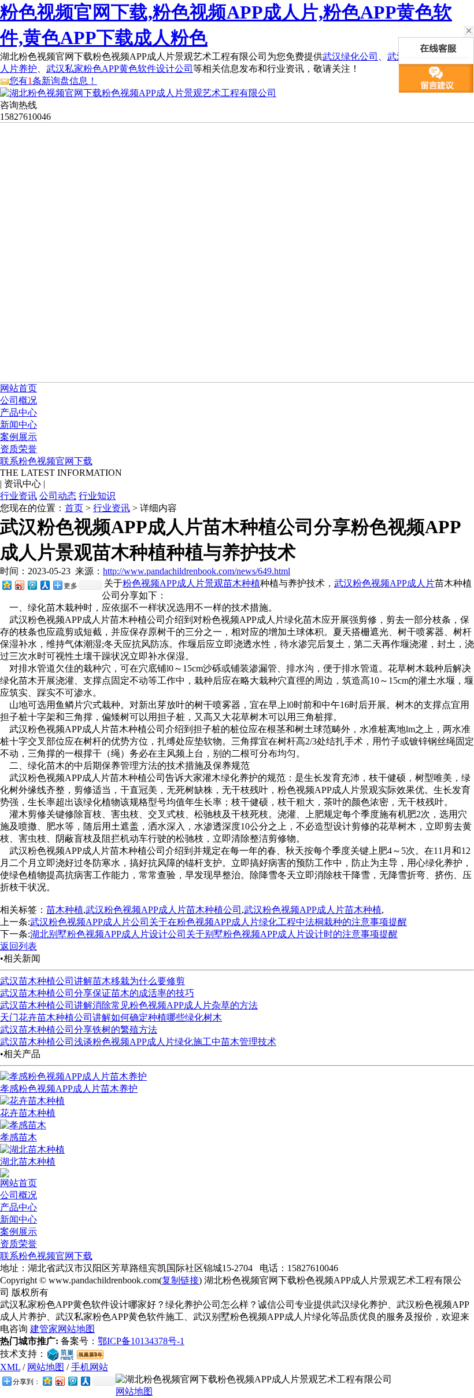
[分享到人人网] (44, 585)
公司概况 (18, 400)
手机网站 (89, 1367)
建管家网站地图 (62, 1329)
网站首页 (18, 388)
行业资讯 (18, 496)
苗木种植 (241, 583)
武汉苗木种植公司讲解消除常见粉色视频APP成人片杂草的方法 (129, 1005)
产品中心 (18, 412)
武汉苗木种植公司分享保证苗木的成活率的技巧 (97, 993)
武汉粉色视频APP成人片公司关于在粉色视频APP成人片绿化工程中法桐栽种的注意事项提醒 (218, 922)
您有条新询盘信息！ (53, 81)
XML (10, 1367)
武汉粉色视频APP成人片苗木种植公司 (164, 910)
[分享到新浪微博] (19, 585)
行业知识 (97, 496)
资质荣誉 (18, 449)
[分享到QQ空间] (6, 585)
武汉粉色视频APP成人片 (384, 583)
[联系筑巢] (60, 1354)
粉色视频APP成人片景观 (173, 583)
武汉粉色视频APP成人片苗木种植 (313, 910)
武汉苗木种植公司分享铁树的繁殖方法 (78, 1029)
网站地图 (45, 1367)
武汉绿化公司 (350, 56)
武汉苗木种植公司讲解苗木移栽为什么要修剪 (92, 981)
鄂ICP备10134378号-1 (141, 1341)
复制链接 (180, 1280)
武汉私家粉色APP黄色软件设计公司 (119, 69)
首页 (74, 508)
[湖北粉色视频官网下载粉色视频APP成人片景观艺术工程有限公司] (138, 93)
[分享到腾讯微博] (31, 585)
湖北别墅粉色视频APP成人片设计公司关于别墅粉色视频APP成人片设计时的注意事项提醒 (214, 934)
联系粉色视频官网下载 (46, 461)
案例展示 (18, 437)
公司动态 (57, 496)
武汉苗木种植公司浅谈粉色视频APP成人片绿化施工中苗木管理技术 (138, 1042)
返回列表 (18, 946)
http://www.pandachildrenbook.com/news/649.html (196, 571)
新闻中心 (18, 425)
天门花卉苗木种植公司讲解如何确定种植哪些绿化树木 (111, 1017)
